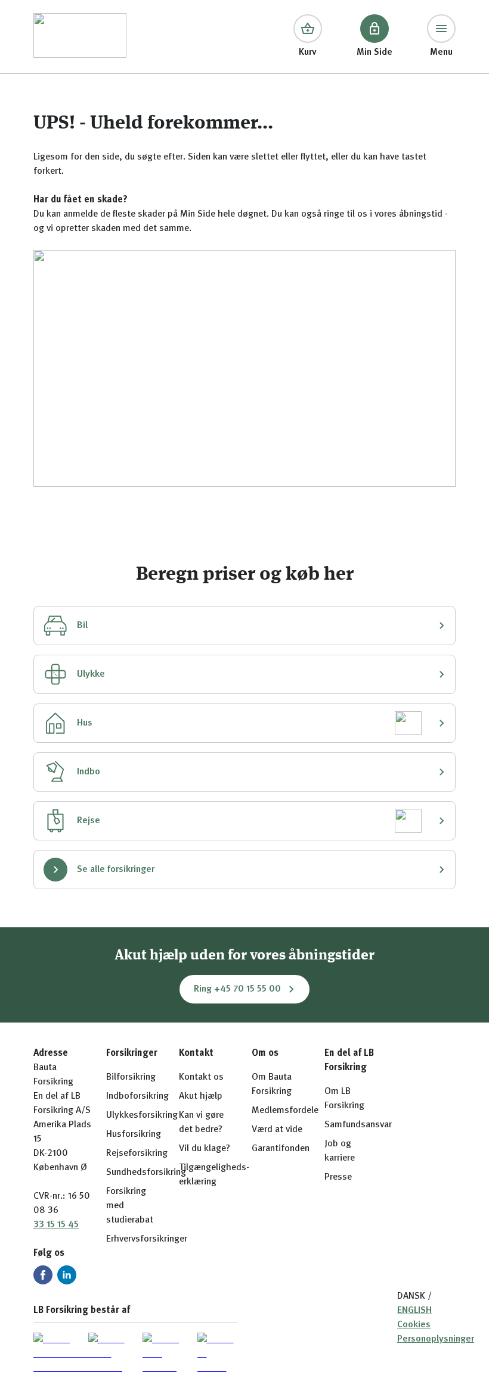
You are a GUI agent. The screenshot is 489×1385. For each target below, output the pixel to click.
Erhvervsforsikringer (146, 1239)
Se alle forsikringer (115, 869)
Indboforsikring (137, 1096)
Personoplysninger (435, 1339)
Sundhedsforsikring (146, 1172)
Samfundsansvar (358, 1125)
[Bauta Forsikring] (79, 36)
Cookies (414, 1325)
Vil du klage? (204, 1148)
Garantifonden (281, 1148)
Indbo (88, 772)
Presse (338, 1177)
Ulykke (91, 674)
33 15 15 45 (56, 1225)
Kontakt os (201, 1077)
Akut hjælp (200, 1096)
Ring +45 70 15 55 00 (237, 989)
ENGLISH (414, 1310)
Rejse (88, 821)
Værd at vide (277, 1129)
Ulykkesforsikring (142, 1115)
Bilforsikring (131, 1077)
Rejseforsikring (137, 1153)
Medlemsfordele (285, 1110)
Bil (82, 625)
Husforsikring (133, 1134)
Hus (84, 723)
